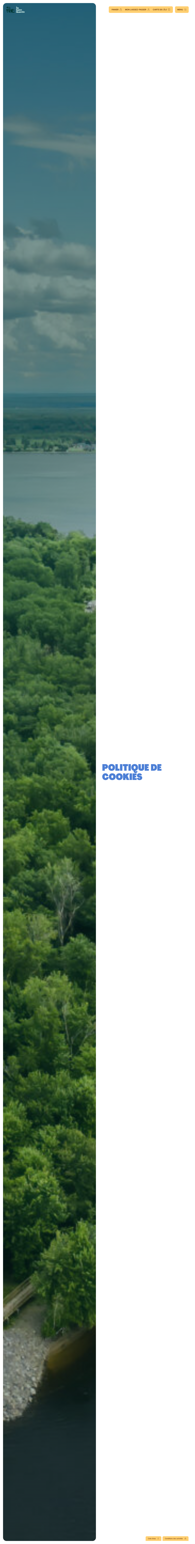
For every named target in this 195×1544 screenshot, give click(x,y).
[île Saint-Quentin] (15, 9)
